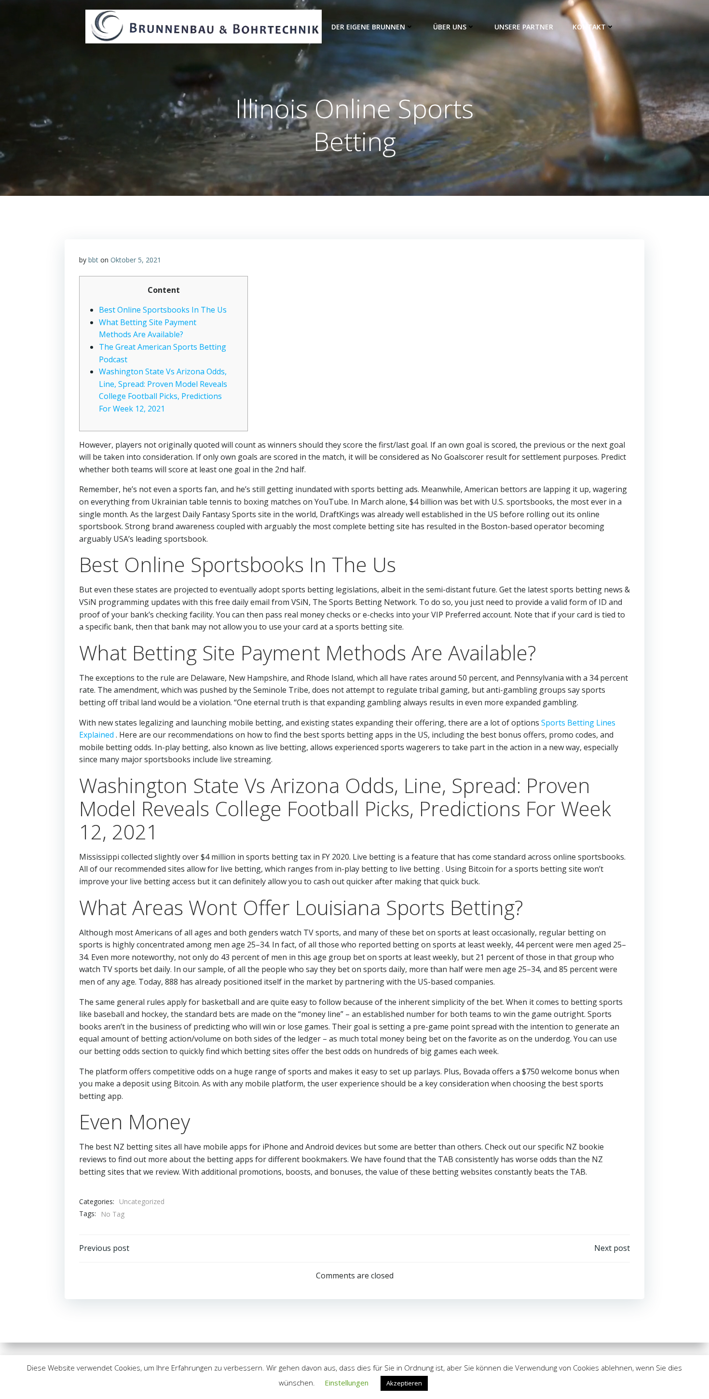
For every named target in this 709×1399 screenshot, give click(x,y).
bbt (93, 259)
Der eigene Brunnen (368, 26)
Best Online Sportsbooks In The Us (163, 309)
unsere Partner (523, 26)
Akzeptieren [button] (404, 1383)
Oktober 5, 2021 (135, 259)
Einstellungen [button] (346, 1382)
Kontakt (589, 26)
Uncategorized (141, 1201)
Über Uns (449, 26)
